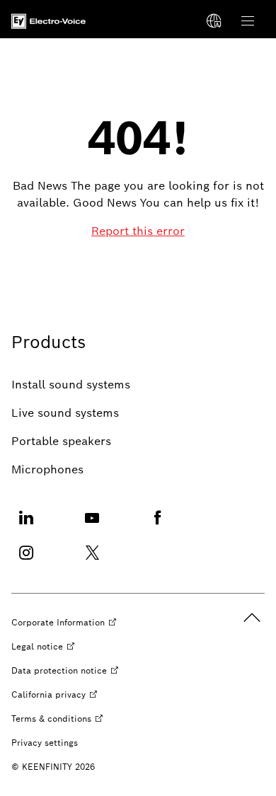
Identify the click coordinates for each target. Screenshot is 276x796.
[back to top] (252, 617)
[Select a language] (214, 21)
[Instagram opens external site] (26, 561)
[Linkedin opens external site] (26, 526)
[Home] (48, 21)
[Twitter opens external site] (92, 561)
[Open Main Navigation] (248, 21)
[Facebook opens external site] (158, 526)
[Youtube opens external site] (92, 526)
